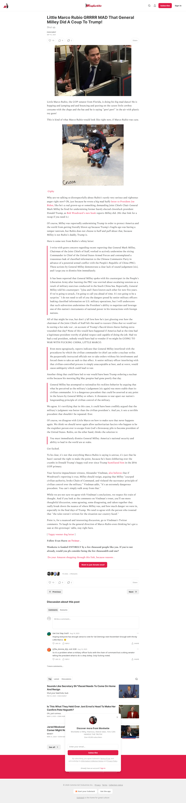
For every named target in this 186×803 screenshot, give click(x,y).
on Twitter (73, 541)
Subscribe (165, 5)
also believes (115, 473)
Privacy (98, 785)
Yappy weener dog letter (61, 534)
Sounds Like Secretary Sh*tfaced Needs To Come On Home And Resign (81, 688)
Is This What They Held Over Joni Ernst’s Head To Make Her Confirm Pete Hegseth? (81, 708)
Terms (104, 785)
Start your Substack (86, 791)
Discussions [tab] (66, 679)
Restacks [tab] (63, 610)
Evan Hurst (51, 32)
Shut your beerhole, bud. (58, 693)
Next (131, 591)
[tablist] (58, 609)
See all (52, 747)
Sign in (178, 5)
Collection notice (116, 785)
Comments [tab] (52, 610)
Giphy (51, 191)
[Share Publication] (154, 5)
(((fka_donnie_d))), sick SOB (65, 649)
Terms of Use (105, 758)
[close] (117, 717)
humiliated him (116, 463)
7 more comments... (55, 666)
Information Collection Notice (92, 761)
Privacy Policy (112, 761)
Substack (80, 797)
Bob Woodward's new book (81, 213)
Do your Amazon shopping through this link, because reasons (80, 557)
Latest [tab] (56, 679)
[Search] (149, 5)
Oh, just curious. (54, 713)
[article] (93, 693)
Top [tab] (49, 679)
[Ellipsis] (138, 633)
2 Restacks (73, 574)
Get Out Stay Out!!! (61, 633)
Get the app (105, 791)
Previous (57, 591)
